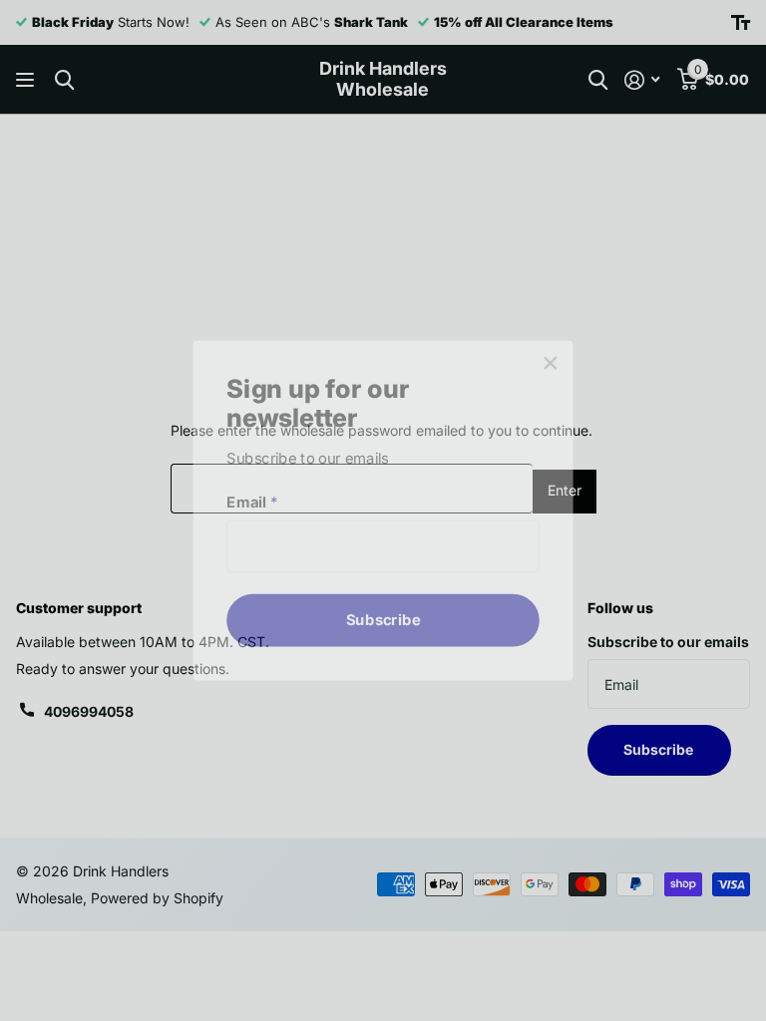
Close (541, 372)
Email (259, 502)
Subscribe (383, 613)
